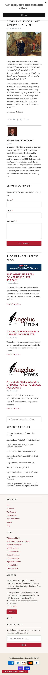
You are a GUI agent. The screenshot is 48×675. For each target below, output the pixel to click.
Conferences (11, 515)
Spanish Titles (12, 565)
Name (10, 200)
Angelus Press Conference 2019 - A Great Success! (22, 457)
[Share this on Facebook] (17, 120)
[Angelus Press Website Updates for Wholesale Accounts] (23, 379)
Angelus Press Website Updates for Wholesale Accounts (24, 384)
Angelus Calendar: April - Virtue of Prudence (20, 478)
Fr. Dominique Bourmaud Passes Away (21, 451)
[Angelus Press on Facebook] (11, 618)
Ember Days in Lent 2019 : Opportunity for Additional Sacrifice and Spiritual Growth (23, 485)
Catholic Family (12, 548)
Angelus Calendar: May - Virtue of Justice (22, 472)
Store (9, 505)
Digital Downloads (14, 562)
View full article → (14, 304)
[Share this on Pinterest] (20, 120)
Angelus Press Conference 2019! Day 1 (21, 463)
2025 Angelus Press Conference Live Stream (20, 277)
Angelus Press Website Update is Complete (23, 333)
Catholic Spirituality (14, 545)
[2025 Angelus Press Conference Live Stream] (24, 271)
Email (10, 210)
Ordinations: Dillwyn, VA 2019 (18, 468)
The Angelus (11, 512)
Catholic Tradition (13, 552)
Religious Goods (13, 558)
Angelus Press (19, 658)
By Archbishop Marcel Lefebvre (19, 541)
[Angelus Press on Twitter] (8, 618)
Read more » (11, 606)
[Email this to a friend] (27, 120)
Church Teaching (13, 555)
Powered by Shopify (32, 658)
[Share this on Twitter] (13, 119)
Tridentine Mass (13, 538)
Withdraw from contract (15, 671)
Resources (10, 509)
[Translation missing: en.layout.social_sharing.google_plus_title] (23, 120)
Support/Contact (13, 519)
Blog (8, 526)
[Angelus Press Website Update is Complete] (23, 328)
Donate (9, 522)
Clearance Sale (12, 568)
